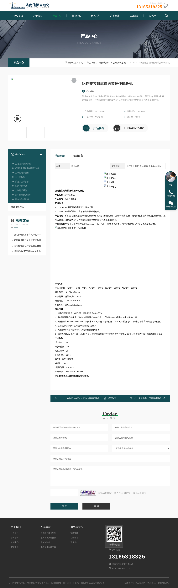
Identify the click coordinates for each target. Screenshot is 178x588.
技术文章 (95, 15)
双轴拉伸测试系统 (23, 164)
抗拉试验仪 (20, 177)
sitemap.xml (163, 583)
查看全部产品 (17, 207)
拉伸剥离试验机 (22, 172)
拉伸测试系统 (119, 62)
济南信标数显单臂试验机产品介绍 (29, 234)
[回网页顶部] (170, 186)
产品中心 (57, 15)
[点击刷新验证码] (88, 493)
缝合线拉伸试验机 (23, 195)
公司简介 (14, 533)
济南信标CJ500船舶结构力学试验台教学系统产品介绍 (29, 251)
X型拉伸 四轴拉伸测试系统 (27, 168)
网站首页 (18, 15)
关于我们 (37, 15)
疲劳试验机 (45, 542)
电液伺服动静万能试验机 (50, 547)
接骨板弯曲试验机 (48, 533)
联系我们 (153, 15)
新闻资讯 (76, 15)
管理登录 (151, 583)
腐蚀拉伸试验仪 (22, 199)
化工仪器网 (140, 583)
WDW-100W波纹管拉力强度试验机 (83, 398)
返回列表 (112, 398)
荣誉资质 (114, 15)
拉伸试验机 (104, 62)
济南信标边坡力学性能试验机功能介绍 (29, 245)
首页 (81, 62)
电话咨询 (171, 196)
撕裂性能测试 (21, 186)
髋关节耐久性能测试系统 (50, 538)
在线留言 (133, 15)
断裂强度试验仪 (22, 181)
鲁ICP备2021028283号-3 (92, 583)
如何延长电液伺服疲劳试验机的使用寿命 (29, 240)
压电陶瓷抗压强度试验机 (149, 398)
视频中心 (14, 542)
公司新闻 (14, 538)
